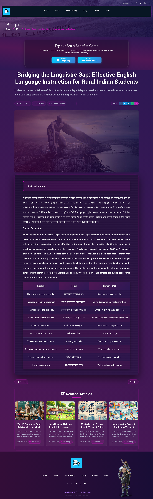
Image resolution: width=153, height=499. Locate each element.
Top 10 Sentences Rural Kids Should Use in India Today (29, 427)
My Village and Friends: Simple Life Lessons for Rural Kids (60, 427)
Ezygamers (68, 495)
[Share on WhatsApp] (132, 103)
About (57, 11)
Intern (108, 11)
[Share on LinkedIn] (129, 103)
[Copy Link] (136, 103)
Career (96, 11)
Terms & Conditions (83, 492)
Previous (23, 382)
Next (131, 382)
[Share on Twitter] (125, 103)
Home (46, 11)
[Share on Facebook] (121, 103)
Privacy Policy (67, 492)
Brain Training (71, 11)
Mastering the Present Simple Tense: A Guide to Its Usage (92, 427)
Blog (85, 11)
